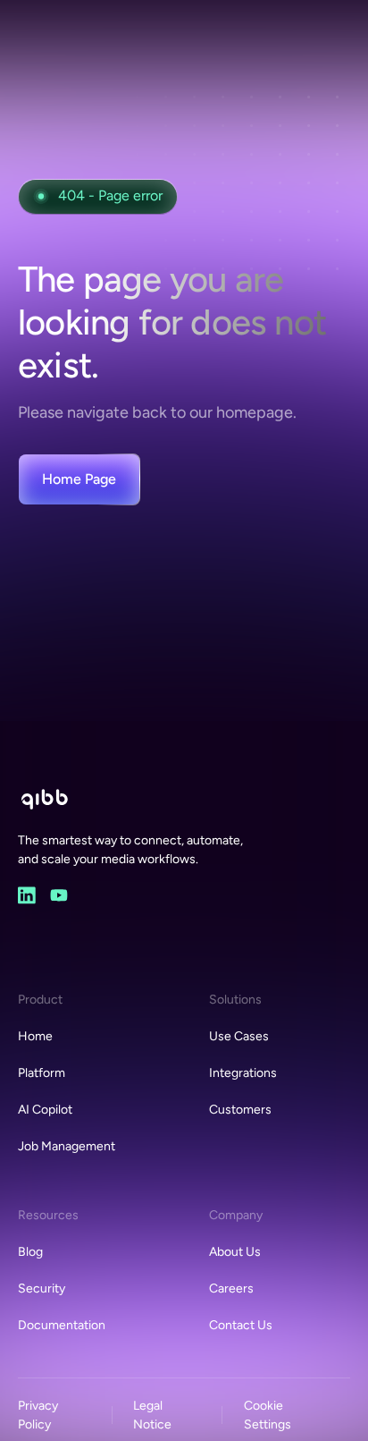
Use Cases (239, 1036)
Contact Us (240, 1325)
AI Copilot (45, 1109)
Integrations (243, 1073)
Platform (41, 1073)
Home (35, 1036)
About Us (235, 1251)
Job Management (66, 1146)
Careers (231, 1288)
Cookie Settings (267, 1415)
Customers (240, 1109)
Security (41, 1288)
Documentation (61, 1325)
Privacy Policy (38, 1415)
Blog (30, 1251)
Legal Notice (152, 1415)
